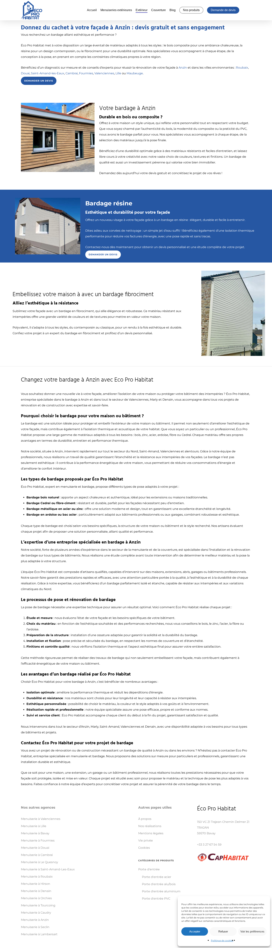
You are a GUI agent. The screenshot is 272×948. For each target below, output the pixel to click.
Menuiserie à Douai (35, 847)
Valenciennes (104, 73)
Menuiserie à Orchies (36, 898)
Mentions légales (150, 833)
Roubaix (242, 67)
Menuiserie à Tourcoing (38, 905)
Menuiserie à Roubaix (37, 876)
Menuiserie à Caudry (36, 912)
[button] (38, 81)
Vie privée (145, 840)
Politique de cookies (222, 940)
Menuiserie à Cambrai (37, 855)
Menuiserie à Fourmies (38, 840)
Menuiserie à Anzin (35, 920)
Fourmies (86, 73)
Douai (25, 73)
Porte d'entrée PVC (156, 898)
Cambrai (72, 73)
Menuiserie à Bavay (35, 833)
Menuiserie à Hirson (35, 884)
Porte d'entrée (149, 869)
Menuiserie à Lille (33, 826)
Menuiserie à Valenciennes (40, 819)
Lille (118, 73)
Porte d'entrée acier (156, 877)
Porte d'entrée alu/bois (159, 884)
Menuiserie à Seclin (35, 927)
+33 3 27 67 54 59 (209, 844)
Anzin (183, 67)
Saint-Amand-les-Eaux (47, 73)
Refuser (223, 931)
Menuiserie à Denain (36, 891)
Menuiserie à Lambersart (39, 934)
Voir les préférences (252, 931)
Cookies (144, 847)
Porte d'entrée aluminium (161, 891)
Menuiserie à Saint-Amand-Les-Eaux (48, 869)
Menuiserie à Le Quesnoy (39, 862)
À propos (144, 819)
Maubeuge (135, 73)
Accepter (194, 931)
